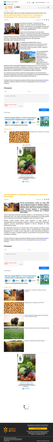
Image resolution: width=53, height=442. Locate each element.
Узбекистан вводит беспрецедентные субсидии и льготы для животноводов (36, 132)
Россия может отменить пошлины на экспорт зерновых (35, 290)
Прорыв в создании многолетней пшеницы (35, 340)
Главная (6, 11)
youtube (40, 81)
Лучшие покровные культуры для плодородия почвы (37, 328)
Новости (12, 11)
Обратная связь (40, 2)
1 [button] (23, 145)
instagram (6, 83)
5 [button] (29, 145)
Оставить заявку (37, 428)
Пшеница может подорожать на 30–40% (34, 302)
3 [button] (26, 145)
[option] (11, 2)
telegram (46, 80)
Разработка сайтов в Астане (43, 440)
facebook (23, 81)
